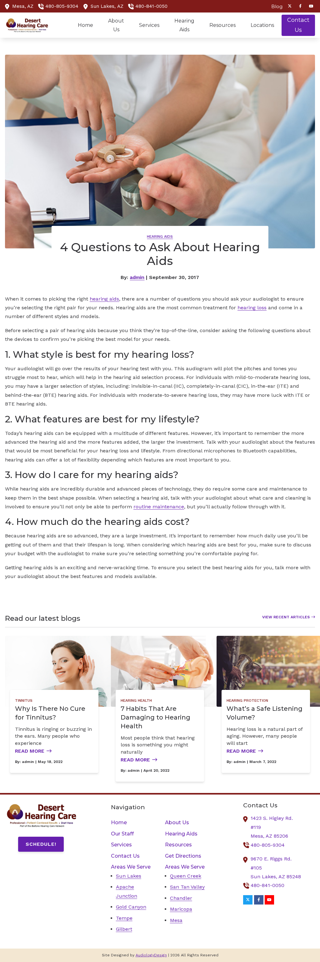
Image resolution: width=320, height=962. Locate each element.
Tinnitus (23, 700)
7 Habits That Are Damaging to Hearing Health (155, 717)
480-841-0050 (151, 6)
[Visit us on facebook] (300, 6)
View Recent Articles (286, 617)
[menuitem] (275, 6)
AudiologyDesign (151, 955)
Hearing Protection (247, 700)
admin (137, 277)
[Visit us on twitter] (289, 6)
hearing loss (252, 308)
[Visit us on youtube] (311, 6)
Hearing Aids (160, 236)
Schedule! (41, 844)
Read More (29, 751)
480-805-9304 (61, 6)
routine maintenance (158, 507)
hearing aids (104, 299)
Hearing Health (136, 700)
